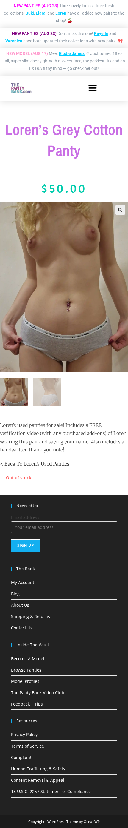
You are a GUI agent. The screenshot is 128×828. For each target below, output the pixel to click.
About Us (20, 605)
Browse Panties (26, 670)
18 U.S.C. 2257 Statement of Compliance (51, 791)
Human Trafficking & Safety (38, 769)
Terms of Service (27, 746)
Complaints (22, 757)
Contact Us (21, 628)
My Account (22, 582)
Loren (60, 13)
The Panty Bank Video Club (37, 692)
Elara (41, 13)
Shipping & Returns (30, 616)
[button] (92, 88)
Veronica (13, 41)
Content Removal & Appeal (37, 780)
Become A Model (27, 658)
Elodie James (72, 53)
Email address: (25, 517)
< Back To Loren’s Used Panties (34, 464)
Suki (30, 13)
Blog (15, 594)
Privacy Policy (24, 734)
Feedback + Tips (27, 704)
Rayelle (101, 33)
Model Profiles (25, 681)
